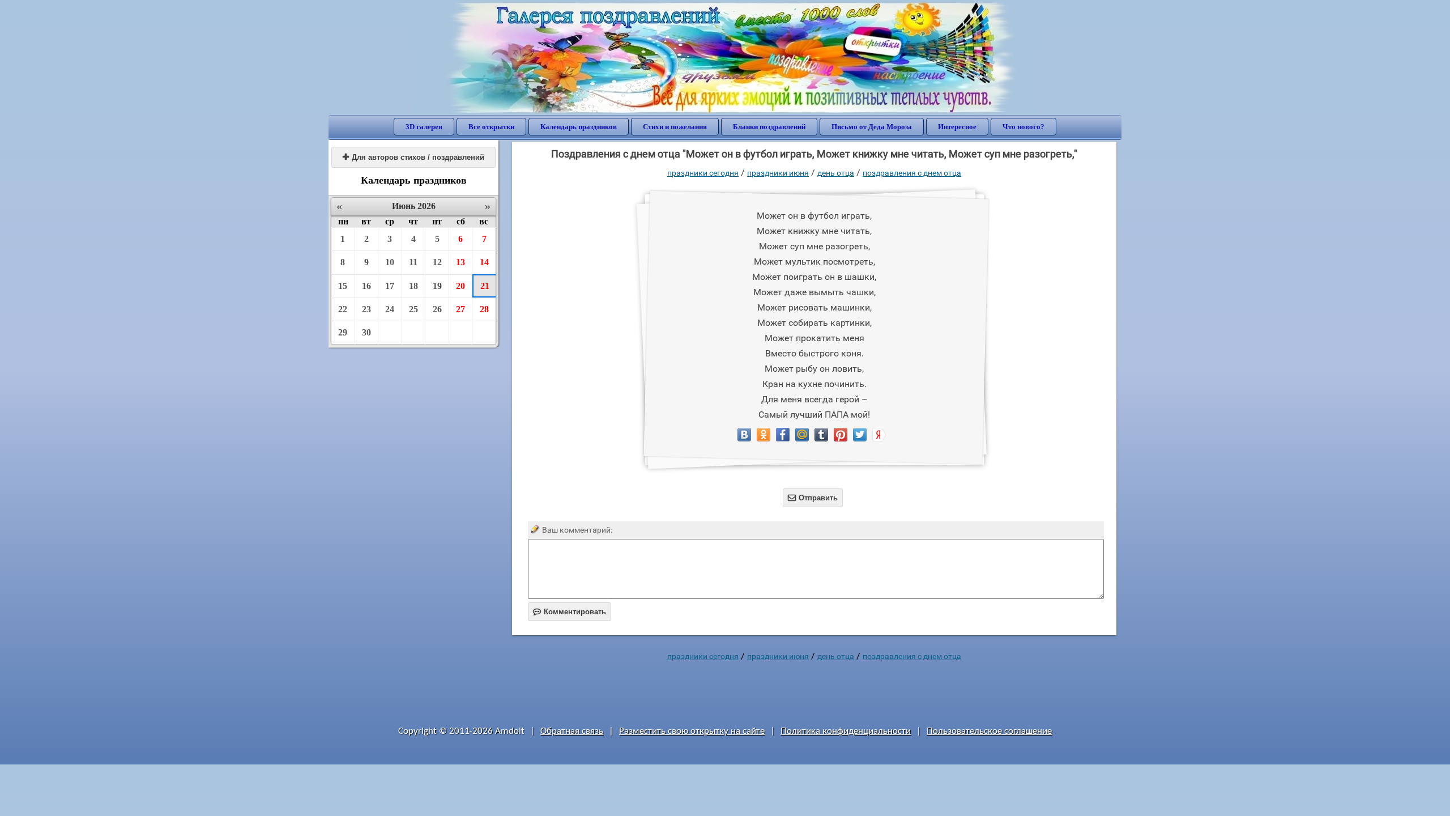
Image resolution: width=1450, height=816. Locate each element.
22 (342, 309)
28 (484, 309)
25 (413, 309)
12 (437, 262)
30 (366, 332)
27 (460, 309)
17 (389, 286)
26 (437, 309)
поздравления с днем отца (912, 172)
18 (413, 286)
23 (366, 309)
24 (389, 309)
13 (460, 262)
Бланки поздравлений (769, 126)
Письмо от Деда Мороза (871, 126)
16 (366, 286)
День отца (835, 172)
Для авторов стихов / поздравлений (413, 157)
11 (413, 262)
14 (484, 262)
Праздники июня (778, 172)
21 (484, 286)
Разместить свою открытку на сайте (692, 731)
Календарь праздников (578, 126)
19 (437, 286)
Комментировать (569, 611)
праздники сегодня (703, 172)
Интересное (957, 126)
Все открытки (491, 126)
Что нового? (1023, 126)
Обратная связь (571, 731)
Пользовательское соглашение (989, 731)
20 (460, 286)
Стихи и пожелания (675, 126)
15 (342, 286)
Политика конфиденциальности (846, 731)
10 (389, 262)
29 (342, 332)
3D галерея (424, 126)
